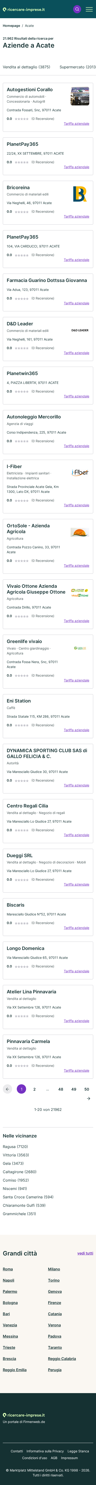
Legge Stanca (78, 1451)
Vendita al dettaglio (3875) (26, 67)
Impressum (69, 1458)
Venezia (10, 1325)
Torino (54, 1280)
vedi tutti (85, 1253)
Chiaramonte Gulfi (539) (24, 1205)
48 (60, 1089)
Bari (6, 1313)
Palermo (10, 1291)
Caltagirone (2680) (20, 1171)
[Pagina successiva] (88, 1098)
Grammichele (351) (19, 1213)
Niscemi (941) (15, 1188)
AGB (54, 1458)
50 (86, 1089)
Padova (54, 1336)
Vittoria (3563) (16, 1155)
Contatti (17, 1451)
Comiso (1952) (16, 1180)
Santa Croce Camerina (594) (28, 1197)
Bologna (10, 1302)
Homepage (11, 26)
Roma (8, 1269)
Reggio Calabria (62, 1358)
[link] (48, 107)
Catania (55, 1313)
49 (73, 1089)
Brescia (9, 1358)
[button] (77, 9)
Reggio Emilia (15, 1369)
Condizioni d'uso (34, 1458)
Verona (54, 1325)
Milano (54, 1269)
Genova (55, 1291)
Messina (10, 1336)
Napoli (8, 1280)
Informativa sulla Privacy (45, 1451)
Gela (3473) (13, 1163)
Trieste (9, 1347)
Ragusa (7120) (15, 1146)
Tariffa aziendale (76, 123)
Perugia (55, 1369)
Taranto (55, 1347)
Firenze (54, 1302)
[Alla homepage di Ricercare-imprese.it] (24, 9)
